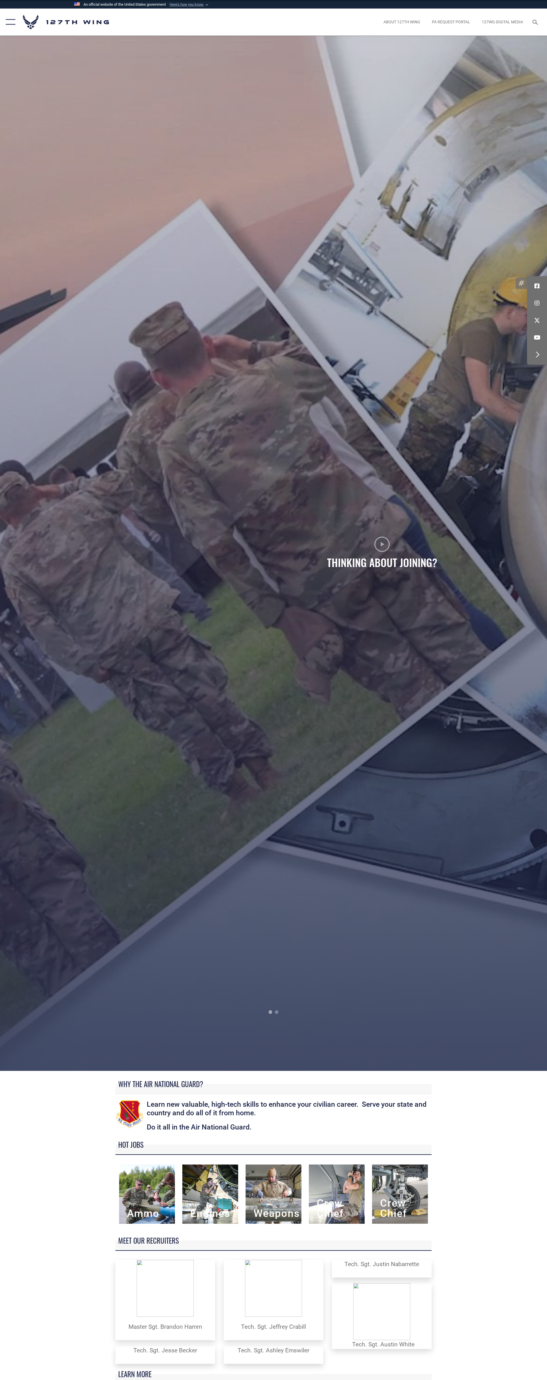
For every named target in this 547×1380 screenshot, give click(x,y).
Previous (54, 553)
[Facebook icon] (537, 286)
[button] (189, 4)
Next (492, 553)
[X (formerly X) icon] (537, 320)
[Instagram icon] (537, 303)
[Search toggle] (535, 22)
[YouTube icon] (537, 337)
